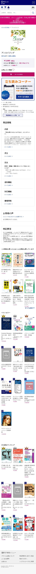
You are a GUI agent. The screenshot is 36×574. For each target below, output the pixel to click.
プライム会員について (7, 556)
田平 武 (3, 56)
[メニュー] (33, 2)
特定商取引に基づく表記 (26, 556)
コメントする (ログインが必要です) (13, 216)
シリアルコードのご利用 (26, 561)
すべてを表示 (29, 308)
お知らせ (4, 561)
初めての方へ (23, 558)
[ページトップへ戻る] (33, 571)
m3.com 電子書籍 (5, 27)
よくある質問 (5, 558)
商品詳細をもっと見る (11, 115)
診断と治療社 (12, 56)
